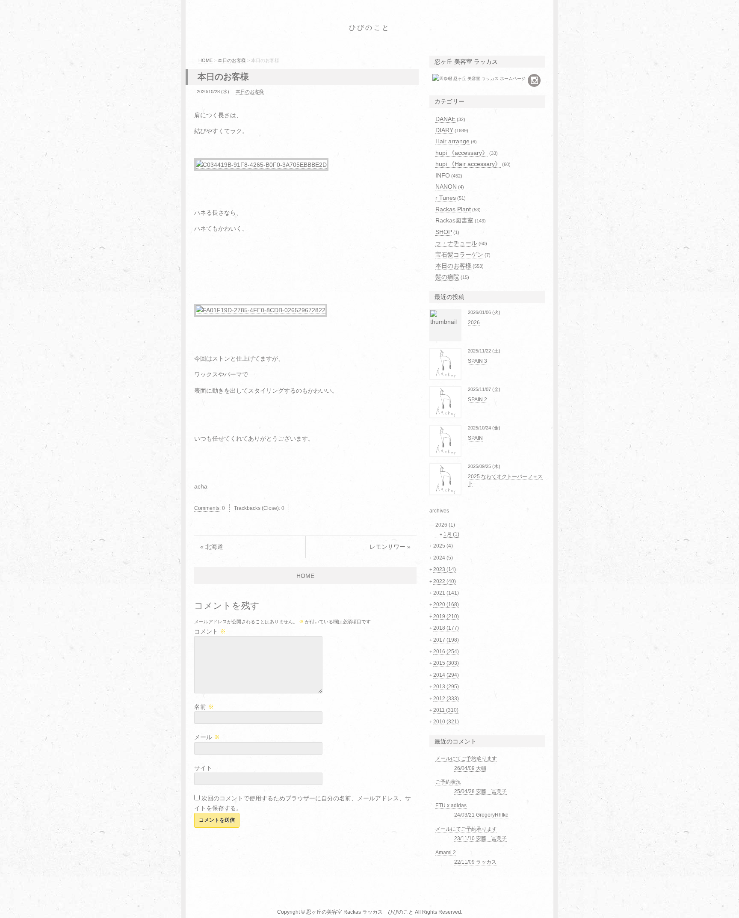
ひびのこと (369, 27)
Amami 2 (445, 853)
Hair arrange (452, 141)
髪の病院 (447, 276)
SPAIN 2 (477, 400)
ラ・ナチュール (456, 243)
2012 (446, 699)
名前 (204, 706)
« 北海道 (211, 546)
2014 (446, 675)
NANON (446, 186)
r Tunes (445, 197)
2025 (443, 546)
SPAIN (475, 438)
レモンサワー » (390, 546)
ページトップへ (572, 903)
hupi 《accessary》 (461, 152)
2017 (446, 640)
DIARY (444, 130)
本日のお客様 (232, 60)
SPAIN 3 (477, 361)
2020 (446, 604)
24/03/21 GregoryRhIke (481, 815)
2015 (446, 663)
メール (207, 737)
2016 (446, 651)
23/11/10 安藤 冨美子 (480, 838)
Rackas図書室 (454, 220)
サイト (203, 767)
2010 (446, 722)
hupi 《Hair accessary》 (468, 163)
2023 (444, 569)
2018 (446, 628)
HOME (205, 60)
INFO (442, 175)
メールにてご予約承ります (466, 758)
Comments (206, 508)
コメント (210, 631)
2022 (444, 581)
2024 (443, 558)
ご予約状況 (448, 782)
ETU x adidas (451, 805)
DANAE (445, 118)
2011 (445, 710)
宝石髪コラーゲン (459, 254)
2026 (474, 323)
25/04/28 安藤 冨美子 (480, 791)
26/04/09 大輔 (470, 768)
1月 (451, 534)
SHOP (443, 231)
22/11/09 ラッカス (475, 862)
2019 (446, 616)
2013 (446, 687)
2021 (446, 593)
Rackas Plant (453, 209)
